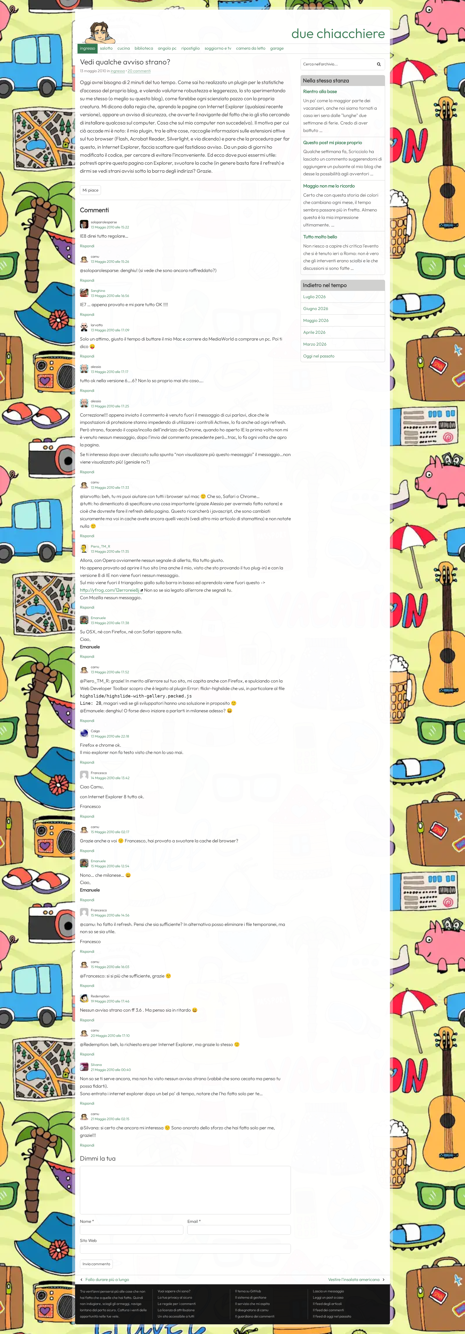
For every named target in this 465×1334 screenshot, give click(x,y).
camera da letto (250, 48)
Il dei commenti (328, 1310)
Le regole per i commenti (177, 1304)
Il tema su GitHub (248, 1291)
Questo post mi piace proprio (332, 142)
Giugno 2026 (315, 308)
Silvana (96, 1065)
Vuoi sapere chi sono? (174, 1291)
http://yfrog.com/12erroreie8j (109, 590)
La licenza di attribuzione (176, 1310)
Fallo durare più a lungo (107, 1279)
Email (194, 1221)
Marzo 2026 (314, 344)
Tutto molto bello (320, 236)
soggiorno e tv (218, 48)
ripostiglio (190, 48)
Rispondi (87, 246)
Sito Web (88, 1240)
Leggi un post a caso (328, 1297)
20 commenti (139, 71)
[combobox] (335, 64)
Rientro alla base (320, 91)
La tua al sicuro (175, 1297)
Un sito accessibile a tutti (176, 1316)
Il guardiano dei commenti (254, 1316)
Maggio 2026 (316, 320)
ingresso (87, 48)
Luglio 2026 (314, 296)
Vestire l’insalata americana (354, 1279)
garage (277, 48)
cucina (123, 48)
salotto (106, 48)
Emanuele (98, 618)
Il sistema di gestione (250, 1297)
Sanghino (98, 291)
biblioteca (144, 48)
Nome (87, 1221)
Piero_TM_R (100, 546)
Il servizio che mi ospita (252, 1304)
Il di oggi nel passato (332, 1316)
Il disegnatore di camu (251, 1310)
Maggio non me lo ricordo (329, 185)
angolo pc (167, 48)
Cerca (377, 64)
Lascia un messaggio (328, 1291)
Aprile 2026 (314, 332)
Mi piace (90, 190)
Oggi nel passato (318, 356)
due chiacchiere (338, 33)
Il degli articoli (327, 1304)
